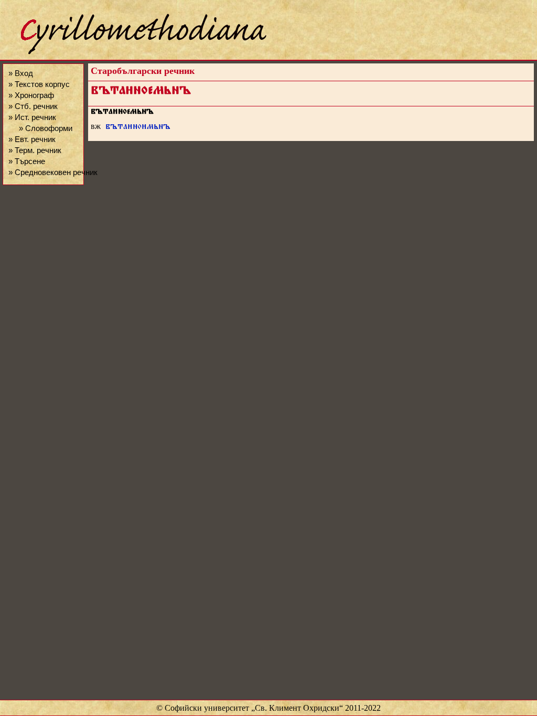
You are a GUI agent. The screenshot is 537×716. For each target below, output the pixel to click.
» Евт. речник (32, 139)
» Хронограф (31, 95)
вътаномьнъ (137, 127)
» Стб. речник (33, 106)
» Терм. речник (34, 150)
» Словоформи (45, 128)
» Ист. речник (32, 117)
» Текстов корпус (39, 84)
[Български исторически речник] (134, 52)
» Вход (20, 73)
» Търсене (26, 161)
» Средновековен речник (53, 172)
